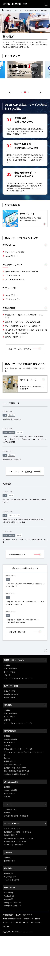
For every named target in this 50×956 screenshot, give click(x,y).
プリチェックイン (12, 275)
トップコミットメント (12, 828)
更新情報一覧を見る (17, 554)
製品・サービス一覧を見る (20, 348)
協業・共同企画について (13, 764)
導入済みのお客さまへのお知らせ (16, 816)
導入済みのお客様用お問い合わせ (16, 774)
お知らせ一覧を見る (17, 631)
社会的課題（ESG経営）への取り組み (17, 832)
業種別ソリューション (14, 10)
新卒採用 (7, 873)
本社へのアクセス (36, 923)
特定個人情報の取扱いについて (12, 919)
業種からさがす (9, 691)
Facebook (7, 896)
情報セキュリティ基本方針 (32, 919)
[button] (39, 92)
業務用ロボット (9, 761)
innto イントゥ (11, 256)
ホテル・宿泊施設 (31, 10)
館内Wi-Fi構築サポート (14, 337)
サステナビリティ (12, 823)
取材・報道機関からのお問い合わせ (17, 771)
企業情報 (7, 857)
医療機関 (7, 665)
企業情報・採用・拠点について (15, 768)
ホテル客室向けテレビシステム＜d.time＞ (22, 325)
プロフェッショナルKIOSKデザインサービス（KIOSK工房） (24, 753)
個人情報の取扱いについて (24, 915)
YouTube (7, 899)
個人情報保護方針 (8, 915)
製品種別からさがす (11, 694)
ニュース (8, 804)
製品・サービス (11, 685)
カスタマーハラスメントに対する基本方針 (15, 923)
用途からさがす (9, 697)
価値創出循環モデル (11, 835)
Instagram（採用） (11, 905)
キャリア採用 (9, 877)
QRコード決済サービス (14, 279)
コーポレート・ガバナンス (13, 845)
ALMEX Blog (8, 892)
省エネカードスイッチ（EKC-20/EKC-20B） (23, 321)
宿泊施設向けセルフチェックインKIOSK (21, 271)
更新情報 (7, 812)
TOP (45, 652)
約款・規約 (6, 926)
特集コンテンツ (9, 861)
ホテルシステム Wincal (14, 251)
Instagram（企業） (11, 902)
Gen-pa (7, 758)
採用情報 (8, 868)
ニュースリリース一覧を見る (21, 471)
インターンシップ (10, 880)
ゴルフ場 (7, 675)
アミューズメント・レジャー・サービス (18, 678)
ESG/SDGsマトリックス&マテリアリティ (19, 838)
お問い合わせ (10, 730)
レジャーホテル (9, 672)
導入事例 (8, 705)
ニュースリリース (10, 809)
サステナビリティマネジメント (15, 841)
